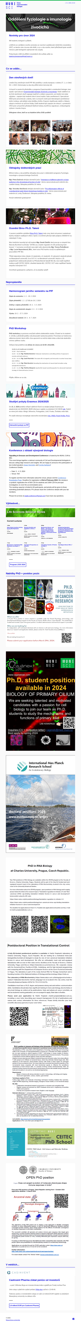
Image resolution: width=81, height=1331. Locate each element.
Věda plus (39, 1289)
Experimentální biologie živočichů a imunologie (40, 92)
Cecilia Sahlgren (44, 465)
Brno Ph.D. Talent (36, 233)
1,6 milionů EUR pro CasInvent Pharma (24, 1305)
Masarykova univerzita (13, 1320)
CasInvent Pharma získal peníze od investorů (34, 1280)
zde (64, 409)
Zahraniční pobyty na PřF (19, 425)
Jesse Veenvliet (29, 465)
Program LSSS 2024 (17, 564)
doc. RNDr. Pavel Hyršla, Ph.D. (59, 416)
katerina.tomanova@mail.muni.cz (20, 56)
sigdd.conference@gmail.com (34, 496)
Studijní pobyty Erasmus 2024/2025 (29, 401)
